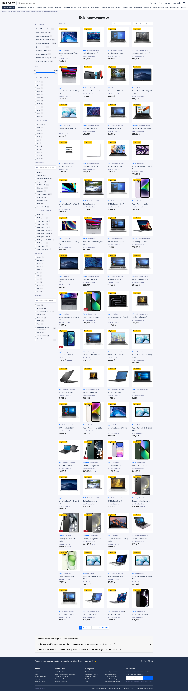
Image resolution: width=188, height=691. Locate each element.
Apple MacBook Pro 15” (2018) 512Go (142, 92)
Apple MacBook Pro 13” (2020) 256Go (93, 243)
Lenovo (134, 125)
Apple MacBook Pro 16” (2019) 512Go (69, 205)
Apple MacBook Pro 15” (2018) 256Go (69, 281)
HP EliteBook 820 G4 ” (139, 539)
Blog (36, 674)
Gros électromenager (172, 7)
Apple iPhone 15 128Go (66, 576)
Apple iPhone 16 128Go (140, 614)
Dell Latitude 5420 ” (114, 614)
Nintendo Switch (158, 7)
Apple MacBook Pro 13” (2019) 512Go (69, 502)
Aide (160, 3)
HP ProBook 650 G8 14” (91, 614)
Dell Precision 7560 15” (115, 91)
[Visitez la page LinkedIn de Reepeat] (152, 661)
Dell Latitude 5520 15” (90, 501)
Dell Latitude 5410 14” (90, 204)
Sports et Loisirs (90, 679)
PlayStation (147, 7)
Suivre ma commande (173, 3)
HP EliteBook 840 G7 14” (91, 355)
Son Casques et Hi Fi (91, 674)
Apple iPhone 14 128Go (140, 204)
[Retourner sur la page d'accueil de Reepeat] (8, 3)
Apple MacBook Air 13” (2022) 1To (142, 167)
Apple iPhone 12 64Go (66, 355)
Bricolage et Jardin (110, 674)
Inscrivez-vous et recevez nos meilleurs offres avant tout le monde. (138, 673)
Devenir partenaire (40, 676)
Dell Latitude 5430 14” (90, 128)
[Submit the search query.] (37, 168)
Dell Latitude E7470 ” (114, 393)
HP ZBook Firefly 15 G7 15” (141, 53)
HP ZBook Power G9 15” (115, 355)
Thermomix (57, 7)
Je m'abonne (148, 678)
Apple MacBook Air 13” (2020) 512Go (68, 54)
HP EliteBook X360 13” (115, 501)
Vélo (86, 681)
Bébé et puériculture (111, 672)
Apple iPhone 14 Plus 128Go (92, 428)
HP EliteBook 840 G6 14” (116, 242)
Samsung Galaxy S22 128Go (92, 466)
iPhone (118, 7)
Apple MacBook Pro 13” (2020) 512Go (69, 92)
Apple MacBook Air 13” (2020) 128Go (93, 578)
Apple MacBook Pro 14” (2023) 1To (118, 318)
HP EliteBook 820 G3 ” (66, 166)
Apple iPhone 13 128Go (91, 317)
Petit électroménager (111, 679)
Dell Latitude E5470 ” (65, 466)
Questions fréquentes (62, 676)
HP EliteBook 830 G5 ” (139, 317)
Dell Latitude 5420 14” (90, 53)
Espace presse (39, 679)
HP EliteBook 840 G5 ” (90, 393)
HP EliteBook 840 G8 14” (116, 53)
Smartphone (141, 201)
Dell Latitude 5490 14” (66, 393)
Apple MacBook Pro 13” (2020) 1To (69, 243)
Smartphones (22, 7)
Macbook (31, 7)
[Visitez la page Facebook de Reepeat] (141, 661)
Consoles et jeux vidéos (112, 681)
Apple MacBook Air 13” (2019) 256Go (142, 429)
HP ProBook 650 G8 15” (115, 576)
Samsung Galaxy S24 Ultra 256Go (67, 540)
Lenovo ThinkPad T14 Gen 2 (141, 128)
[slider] (35, 73)
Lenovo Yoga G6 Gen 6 (139, 242)
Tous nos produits (8, 7)
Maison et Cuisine (90, 676)
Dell (84, 50)
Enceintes (86, 7)
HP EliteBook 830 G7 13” (140, 279)
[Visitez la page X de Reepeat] (145, 661)
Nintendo (86, 88)
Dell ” (133, 393)
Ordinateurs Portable (69, 7)
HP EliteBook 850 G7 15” (116, 279)
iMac (79, 7)
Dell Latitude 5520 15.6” (91, 166)
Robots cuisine (137, 7)
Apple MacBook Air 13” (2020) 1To (68, 130)
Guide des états (60, 672)
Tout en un (67, 88)
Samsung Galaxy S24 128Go (141, 501)
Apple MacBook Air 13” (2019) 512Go (142, 356)
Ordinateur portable (93, 50)
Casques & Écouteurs (107, 7)
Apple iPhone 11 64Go (115, 466)
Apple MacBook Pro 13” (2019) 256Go (69, 318)
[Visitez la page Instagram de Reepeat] (148, 661)
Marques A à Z (59, 679)
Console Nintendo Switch (91, 91)
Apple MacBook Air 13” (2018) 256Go (117, 429)
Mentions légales (128, 688)
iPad (44, 7)
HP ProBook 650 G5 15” (66, 428)
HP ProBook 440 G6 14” (66, 614)
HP (109, 50)
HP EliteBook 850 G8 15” (116, 204)
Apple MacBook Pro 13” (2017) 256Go (118, 540)
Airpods (50, 7)
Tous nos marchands (61, 681)
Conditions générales (114, 688)
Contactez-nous (40, 681)
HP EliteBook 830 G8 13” (116, 128)
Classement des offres (99, 688)
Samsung (86, 462)
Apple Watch (95, 7)
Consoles (39, 7)
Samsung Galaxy (127, 7)
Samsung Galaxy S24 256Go (92, 539)
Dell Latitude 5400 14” (115, 166)
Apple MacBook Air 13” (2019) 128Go (142, 578)
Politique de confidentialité (145, 688)
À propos (153, 3)
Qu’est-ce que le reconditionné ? (65, 674)
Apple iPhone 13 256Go (140, 466)
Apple (61, 50)
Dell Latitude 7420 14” (90, 279)
